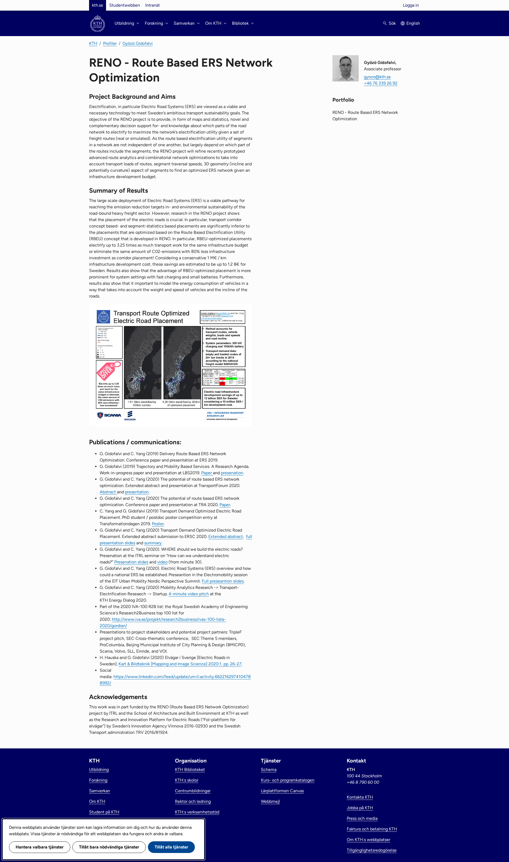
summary (152, 542)
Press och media (362, 818)
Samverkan (99, 790)
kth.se (97, 5)
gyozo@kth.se (377, 76)
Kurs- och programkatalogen (287, 780)
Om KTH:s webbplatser (368, 839)
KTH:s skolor (186, 780)
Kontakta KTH (360, 797)
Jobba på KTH (360, 807)
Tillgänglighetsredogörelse (372, 850)
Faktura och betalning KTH (372, 828)
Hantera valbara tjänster (40, 847)
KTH (93, 43)
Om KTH (97, 801)
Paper (207, 472)
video (162, 561)
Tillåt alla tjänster (171, 847)
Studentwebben (124, 5)
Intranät (152, 5)
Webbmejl (270, 801)
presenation (232, 472)
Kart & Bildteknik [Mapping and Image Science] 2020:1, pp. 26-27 (180, 663)
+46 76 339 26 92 (380, 83)
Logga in (411, 5)
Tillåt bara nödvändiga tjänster (109, 847)
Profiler (110, 43)
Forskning (98, 780)
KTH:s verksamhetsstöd (197, 811)
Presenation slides (131, 561)
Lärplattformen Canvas (282, 790)
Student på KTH (104, 811)
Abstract (108, 491)
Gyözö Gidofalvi (137, 43)
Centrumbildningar (192, 790)
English (413, 23)
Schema (269, 769)
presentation (137, 491)
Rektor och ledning (193, 801)
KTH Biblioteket (190, 769)
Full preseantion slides (223, 581)
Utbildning (99, 769)
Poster (158, 523)
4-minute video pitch (189, 593)
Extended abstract (225, 536)
